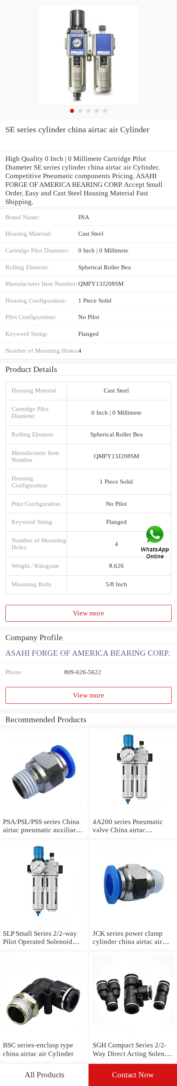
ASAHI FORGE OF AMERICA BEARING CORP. (87, 653)
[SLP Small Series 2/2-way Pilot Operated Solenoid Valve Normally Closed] (43, 925)
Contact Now (133, 1074)
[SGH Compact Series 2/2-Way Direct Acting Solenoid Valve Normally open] (133, 1036)
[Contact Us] (155, 543)
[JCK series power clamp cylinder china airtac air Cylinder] (133, 925)
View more (88, 613)
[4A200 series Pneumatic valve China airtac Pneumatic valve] (133, 813)
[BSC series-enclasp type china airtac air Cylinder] (43, 1036)
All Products (44, 1074)
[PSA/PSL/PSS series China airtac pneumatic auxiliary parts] (43, 813)
